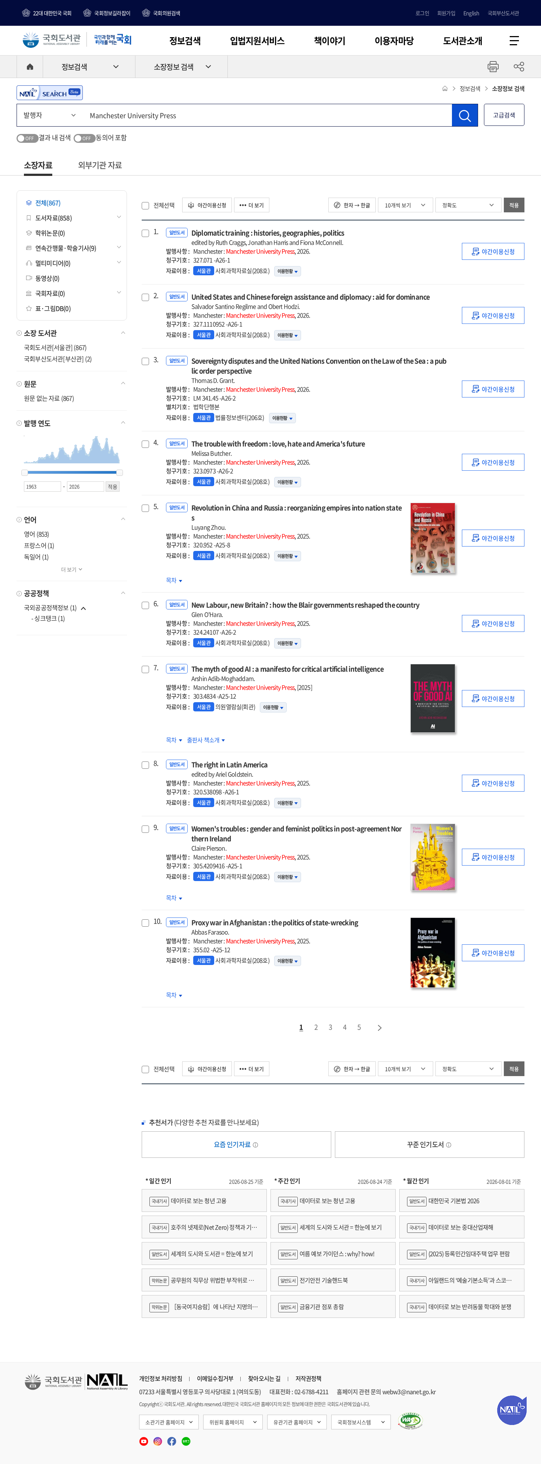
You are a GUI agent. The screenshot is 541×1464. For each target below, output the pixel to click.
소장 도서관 (40, 333)
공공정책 (36, 593)
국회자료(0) (50, 293)
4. (155, 442)
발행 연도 (37, 423)
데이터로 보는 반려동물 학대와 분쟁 (460, 1306)
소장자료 (38, 165)
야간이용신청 (211, 205)
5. (155, 506)
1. (155, 231)
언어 (30, 519)
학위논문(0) (50, 232)
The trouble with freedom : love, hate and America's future (278, 448)
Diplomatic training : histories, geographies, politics (267, 237)
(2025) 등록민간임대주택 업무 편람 (459, 1253)
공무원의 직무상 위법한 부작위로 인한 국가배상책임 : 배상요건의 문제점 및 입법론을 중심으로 (204, 1283)
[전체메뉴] (514, 40)
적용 (514, 205)
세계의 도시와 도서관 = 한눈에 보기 (202, 1253)
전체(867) (47, 202)
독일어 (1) (36, 556)
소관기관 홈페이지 (165, 1422)
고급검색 (504, 114)
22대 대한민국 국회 (52, 13)
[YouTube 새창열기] (144, 1439)
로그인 (422, 13)
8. (155, 763)
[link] (493, 251)
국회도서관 (51, 39)
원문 (30, 384)
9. (155, 827)
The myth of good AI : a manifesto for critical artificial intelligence (287, 673)
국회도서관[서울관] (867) (55, 347)
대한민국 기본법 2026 (444, 1200)
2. (155, 295)
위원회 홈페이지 (226, 1422)
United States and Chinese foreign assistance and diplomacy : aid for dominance (310, 301)
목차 (174, 580)
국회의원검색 (166, 13)
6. (155, 603)
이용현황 (285, 271)
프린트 (493, 66)
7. (155, 667)
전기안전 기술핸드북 (314, 1280)
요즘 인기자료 (233, 1144)
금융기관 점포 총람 (312, 1306)
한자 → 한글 (356, 205)
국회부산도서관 (503, 13)
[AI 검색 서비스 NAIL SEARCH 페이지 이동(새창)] (50, 92)
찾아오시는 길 (264, 1378)
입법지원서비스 (257, 40)
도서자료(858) (53, 217)
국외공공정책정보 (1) (50, 607)
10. (156, 921)
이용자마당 (394, 40)
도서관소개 (462, 40)
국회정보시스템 (354, 1422)
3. (155, 359)
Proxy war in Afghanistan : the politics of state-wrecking (274, 926)
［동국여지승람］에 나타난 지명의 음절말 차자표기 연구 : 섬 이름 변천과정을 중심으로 (204, 1310)
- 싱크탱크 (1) (48, 618)
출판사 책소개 (204, 739)
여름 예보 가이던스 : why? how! (327, 1253)
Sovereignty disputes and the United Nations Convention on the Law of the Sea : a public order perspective (319, 370)
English (471, 13)
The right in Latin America (229, 769)
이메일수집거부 (215, 1378)
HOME (30, 67)
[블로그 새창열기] (186, 1439)
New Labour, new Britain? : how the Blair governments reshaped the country (305, 609)
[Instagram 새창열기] (158, 1439)
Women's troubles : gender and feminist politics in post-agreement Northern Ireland (296, 838)
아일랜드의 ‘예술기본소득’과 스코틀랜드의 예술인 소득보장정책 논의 (462, 1283)
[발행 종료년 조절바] (119, 473)
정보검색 (185, 40)
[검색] (465, 115)
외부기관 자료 (100, 165)
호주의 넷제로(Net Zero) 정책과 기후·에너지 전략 (203, 1230)
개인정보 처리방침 (160, 1378)
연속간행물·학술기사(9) (65, 247)
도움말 (255, 1145)
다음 (380, 1028)
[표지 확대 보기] (432, 538)
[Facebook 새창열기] (172, 1439)
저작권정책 (309, 1378)
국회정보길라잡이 (112, 13)
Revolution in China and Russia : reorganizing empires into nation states (296, 517)
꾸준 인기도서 (426, 1144)
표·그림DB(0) (53, 308)
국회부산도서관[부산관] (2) (58, 358)
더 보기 (69, 569)
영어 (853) (36, 533)
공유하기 (518, 66)
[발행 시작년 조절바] (24, 473)
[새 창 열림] (410, 1421)
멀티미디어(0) (53, 263)
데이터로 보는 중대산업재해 (451, 1227)
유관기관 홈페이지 (293, 1422)
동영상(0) (47, 278)
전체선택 (163, 205)
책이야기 (329, 40)
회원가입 (446, 13)
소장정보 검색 (173, 66)
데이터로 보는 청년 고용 (189, 1200)
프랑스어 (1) (39, 545)
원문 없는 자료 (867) (49, 398)
